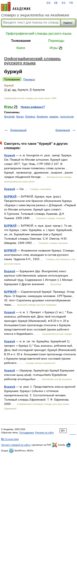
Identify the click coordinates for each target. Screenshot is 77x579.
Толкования (21, 40)
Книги (20, 48)
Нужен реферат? (33, 106)
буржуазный (18, 130)
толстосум (67, 116)
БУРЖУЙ (10, 196)
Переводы (56, 40)
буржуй (9, 155)
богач (20, 116)
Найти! (67, 22)
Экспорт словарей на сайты (15, 445)
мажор (53, 116)
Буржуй (9, 271)
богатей (9, 116)
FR (71, 3)
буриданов (62, 130)
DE (56, 3)
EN (48, 3)
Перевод (29, 79)
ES (64, 3)
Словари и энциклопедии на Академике (35, 15)
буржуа (30, 116)
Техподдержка (26, 432)
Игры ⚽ (56, 48)
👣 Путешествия (10, 439)
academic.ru (16, 6)
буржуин (42, 116)
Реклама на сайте (44, 432)
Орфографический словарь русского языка (38, 33)
